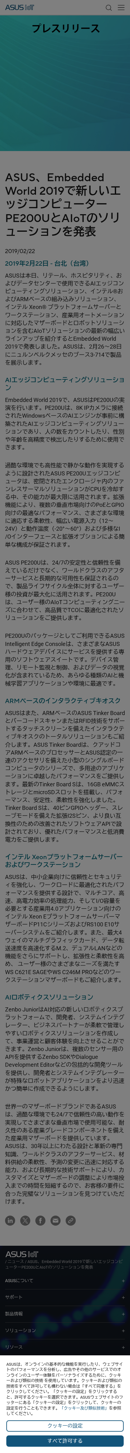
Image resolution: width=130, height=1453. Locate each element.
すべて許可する (65, 1441)
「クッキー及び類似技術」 (84, 1408)
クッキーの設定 (65, 1426)
